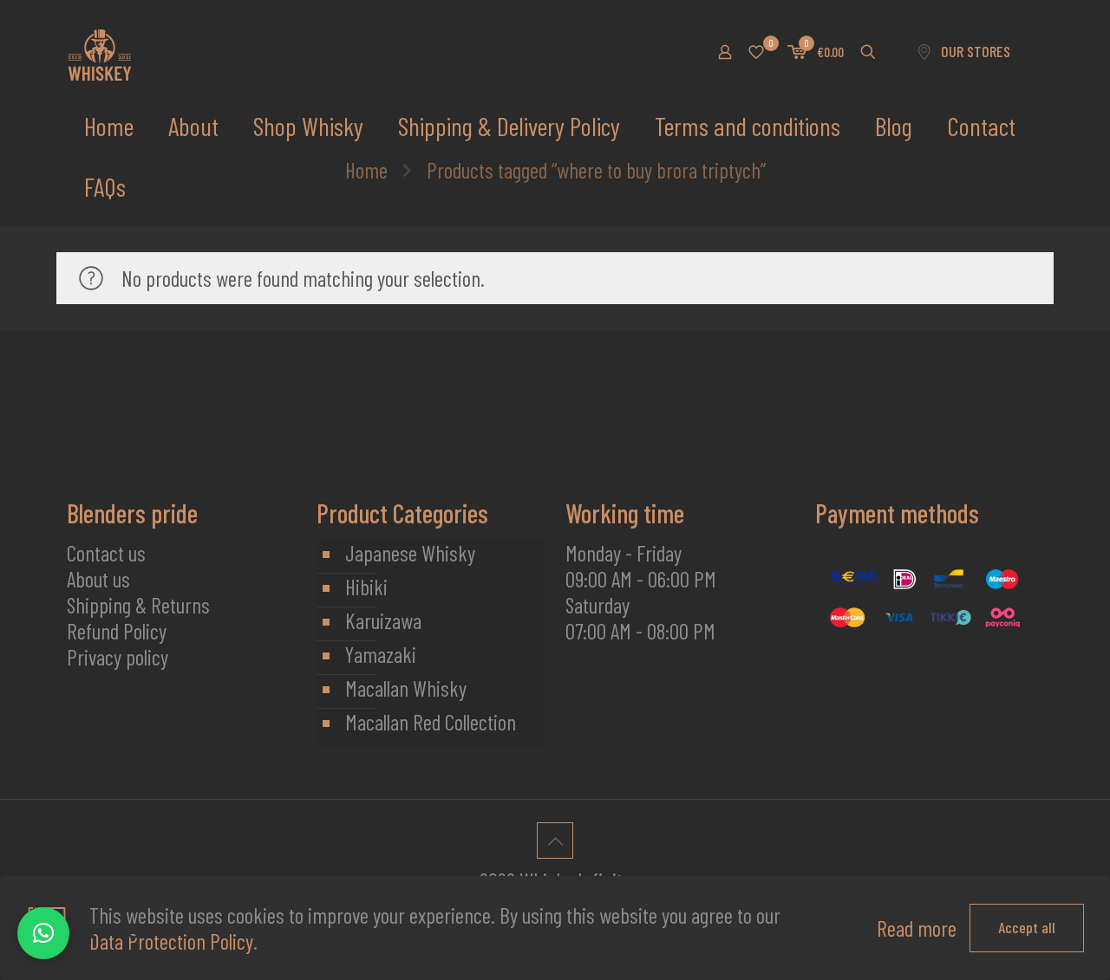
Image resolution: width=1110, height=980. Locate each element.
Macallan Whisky (406, 688)
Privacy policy (117, 657)
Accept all (1026, 927)
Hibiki (366, 587)
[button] (43, 933)
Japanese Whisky (410, 553)
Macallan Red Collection (430, 722)
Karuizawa (383, 620)
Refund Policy (116, 631)
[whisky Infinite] (100, 52)
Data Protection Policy (171, 941)
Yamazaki (380, 654)
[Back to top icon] (555, 840)
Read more (917, 928)
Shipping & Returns (138, 605)
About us (98, 579)
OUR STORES (975, 51)
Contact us (106, 553)
